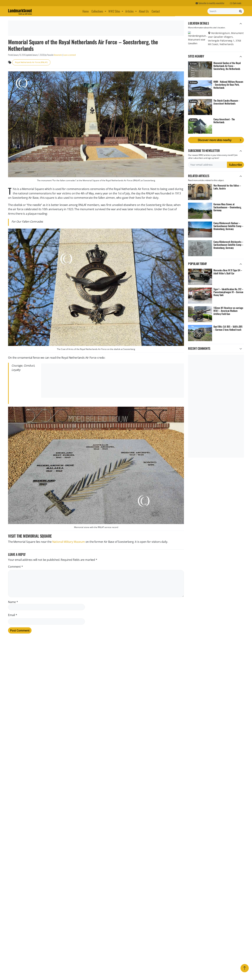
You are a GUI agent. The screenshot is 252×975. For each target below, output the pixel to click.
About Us (144, 11)
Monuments (58, 54)
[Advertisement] (95, 28)
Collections (97, 11)
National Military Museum (68, 542)
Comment (15, 566)
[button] (106, 11)
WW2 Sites (114, 11)
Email (12, 615)
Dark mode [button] (236, 3)
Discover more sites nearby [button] (215, 140)
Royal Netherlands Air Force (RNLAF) (31, 62)
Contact (156, 11)
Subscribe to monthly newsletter (211, 3)
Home (85, 11)
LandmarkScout (20, 11)
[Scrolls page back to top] (245, 968)
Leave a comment (69, 54)
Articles (129, 11)
